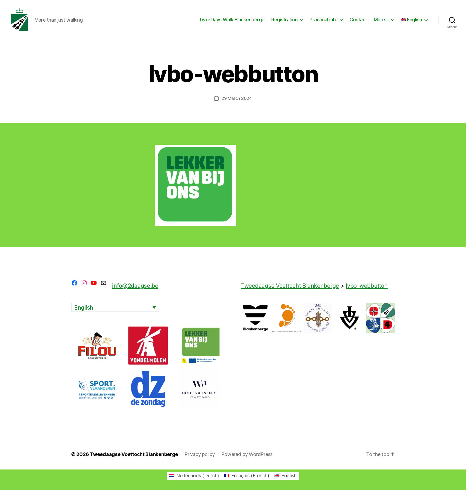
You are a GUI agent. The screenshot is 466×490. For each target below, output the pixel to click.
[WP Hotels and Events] (199, 389)
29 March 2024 (236, 98)
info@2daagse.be (135, 285)
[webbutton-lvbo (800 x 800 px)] (199, 345)
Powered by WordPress (247, 454)
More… (381, 19)
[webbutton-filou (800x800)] (97, 345)
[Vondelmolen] (148, 345)
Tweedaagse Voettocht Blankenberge (134, 454)
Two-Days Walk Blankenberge (232, 19)
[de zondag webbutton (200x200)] (148, 389)
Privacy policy (199, 454)
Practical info (323, 19)
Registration (284, 19)
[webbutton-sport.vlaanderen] (97, 389)
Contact (358, 19)
